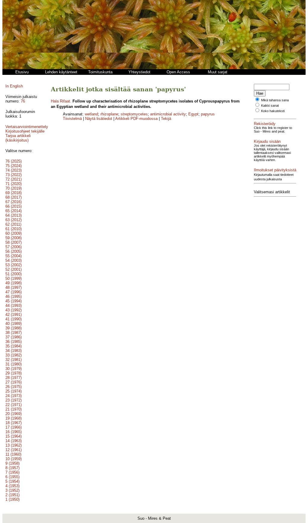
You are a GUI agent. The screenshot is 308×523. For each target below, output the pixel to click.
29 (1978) (13, 373)
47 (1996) (13, 292)
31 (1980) (13, 364)
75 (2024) (13, 166)
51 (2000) (13, 274)
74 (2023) (13, 170)
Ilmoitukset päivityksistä (275, 170)
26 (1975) (13, 386)
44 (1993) (13, 305)
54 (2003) (13, 260)
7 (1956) (12, 472)
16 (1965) (13, 432)
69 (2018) (13, 193)
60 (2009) (13, 233)
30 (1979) (13, 368)
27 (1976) (13, 382)
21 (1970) (13, 409)
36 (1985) (13, 341)
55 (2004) (13, 256)
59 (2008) (13, 238)
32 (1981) (13, 359)
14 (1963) (13, 441)
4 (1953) (12, 486)
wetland (91, 114)
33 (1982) (13, 355)
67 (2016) (13, 202)
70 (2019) (13, 188)
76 (23, 101)
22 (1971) (13, 404)
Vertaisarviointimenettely (26, 126)
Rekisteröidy (265, 123)
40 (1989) (13, 323)
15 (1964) (13, 436)
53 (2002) (13, 265)
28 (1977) (13, 377)
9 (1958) (12, 463)
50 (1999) (13, 278)
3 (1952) (12, 490)
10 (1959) (13, 459)
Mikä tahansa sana (275, 100)
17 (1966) (13, 427)
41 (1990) (13, 319)
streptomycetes (134, 114)
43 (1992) (13, 310)
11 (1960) (13, 454)
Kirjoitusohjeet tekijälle (25, 131)
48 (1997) (13, 287)
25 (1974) (13, 391)
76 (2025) (13, 161)
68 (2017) (13, 197)
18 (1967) (13, 423)
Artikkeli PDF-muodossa (136, 118)
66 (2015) (13, 206)
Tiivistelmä (72, 118)
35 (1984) (13, 346)
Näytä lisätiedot (99, 118)
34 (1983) (13, 350)
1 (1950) (12, 499)
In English (14, 86)
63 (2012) (13, 220)
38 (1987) (13, 332)
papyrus (208, 114)
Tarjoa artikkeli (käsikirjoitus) (18, 137)
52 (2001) (13, 269)
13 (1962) (13, 445)
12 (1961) (13, 450)
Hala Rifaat (60, 101)
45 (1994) (13, 301)
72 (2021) (13, 179)
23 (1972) (13, 400)
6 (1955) (12, 477)
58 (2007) (13, 242)
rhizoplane (109, 114)
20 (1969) (13, 413)
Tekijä (166, 118)
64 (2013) (13, 215)
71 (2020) (13, 184)
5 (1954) (12, 481)
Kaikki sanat (270, 105)
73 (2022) (13, 175)
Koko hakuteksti (273, 111)
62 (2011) (13, 224)
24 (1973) (13, 395)
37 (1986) (13, 337)
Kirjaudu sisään (267, 141)
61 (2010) (13, 229)
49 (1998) (13, 283)
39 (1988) (13, 328)
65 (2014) (13, 211)
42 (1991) (13, 314)
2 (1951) (12, 495)
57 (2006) (13, 247)
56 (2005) (13, 251)
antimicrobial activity (168, 114)
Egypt (193, 114)
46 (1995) (13, 296)
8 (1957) (12, 468)
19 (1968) (13, 418)
